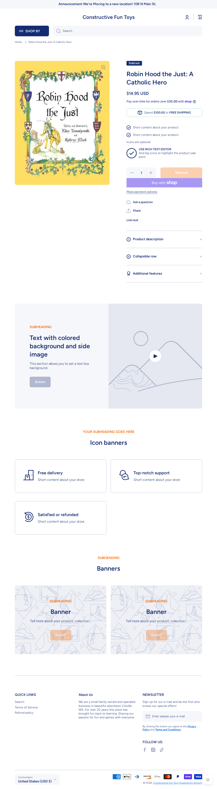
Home (18, 42)
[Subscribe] (197, 716)
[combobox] (127, 31)
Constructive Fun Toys (166, 782)
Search (19, 702)
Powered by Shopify (190, 782)
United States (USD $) (35, 781)
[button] (200, 17)
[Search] (57, 31)
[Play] (155, 356)
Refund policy (24, 713)
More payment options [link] (142, 192)
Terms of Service (26, 707)
